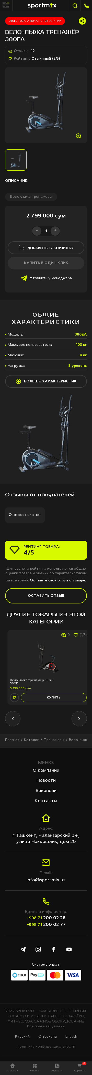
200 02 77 (46, 924)
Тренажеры (54, 740)
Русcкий (22, 1036)
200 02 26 (46, 918)
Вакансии (46, 790)
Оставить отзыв (46, 596)
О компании (46, 770)
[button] (12, 718)
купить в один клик (46, 263)
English (71, 1036)
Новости (46, 780)
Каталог (31, 740)
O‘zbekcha (47, 1036)
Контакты (46, 801)
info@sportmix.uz (46, 880)
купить (51, 697)
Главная (12, 740)
